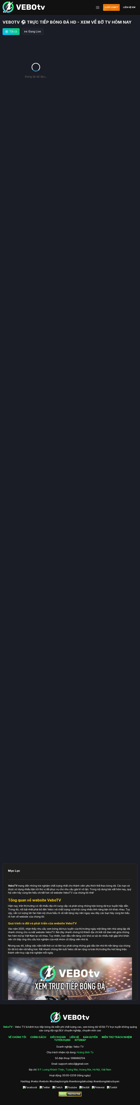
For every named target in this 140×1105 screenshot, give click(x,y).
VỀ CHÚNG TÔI (17, 1037)
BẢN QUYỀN (90, 1037)
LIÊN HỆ (74, 1037)
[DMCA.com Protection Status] (70, 1095)
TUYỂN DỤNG (62, 1040)
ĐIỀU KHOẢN (58, 1037)
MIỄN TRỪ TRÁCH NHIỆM (117, 1037)
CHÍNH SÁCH (38, 1037)
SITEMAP (80, 1040)
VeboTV (12, 885)
